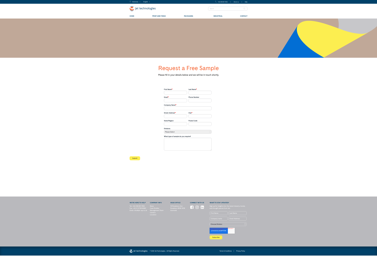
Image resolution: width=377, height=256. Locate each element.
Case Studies (154, 208)
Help (246, 2)
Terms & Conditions (226, 251)
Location (153, 215)
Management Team (156, 210)
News (152, 206)
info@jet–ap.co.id (140, 210)
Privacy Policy (240, 251)
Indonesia (135, 2)
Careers (153, 212)
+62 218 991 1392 (223, 2)
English (145, 2)
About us (236, 2)
